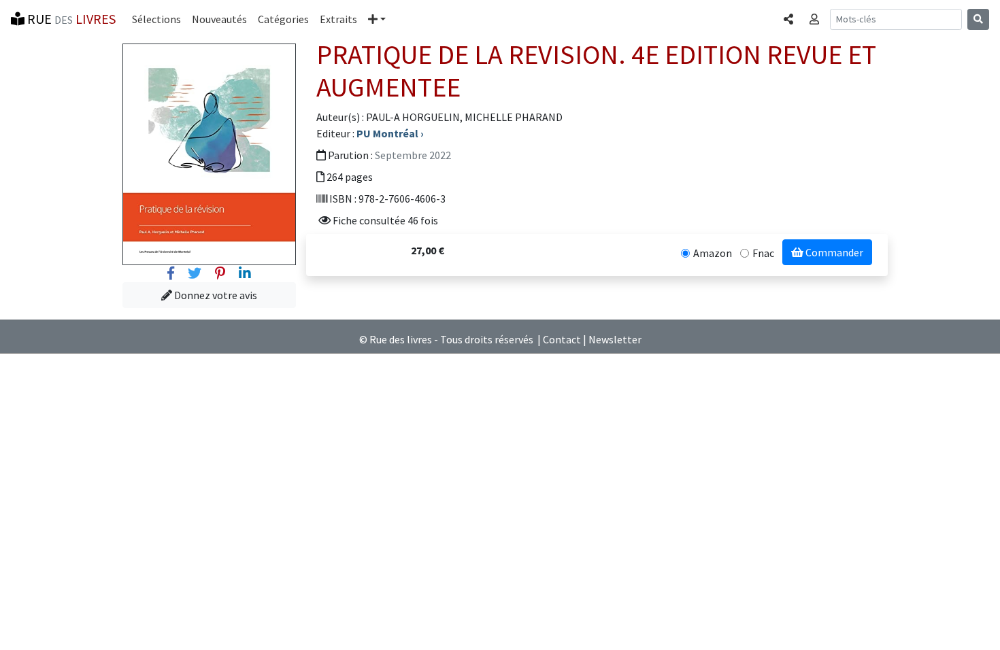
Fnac (763, 253)
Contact (562, 339)
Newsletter (614, 339)
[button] (377, 19)
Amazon (712, 253)
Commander (833, 252)
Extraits (338, 19)
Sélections (156, 19)
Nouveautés (219, 19)
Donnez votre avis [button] (214, 295)
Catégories (283, 19)
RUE (70, 18)
